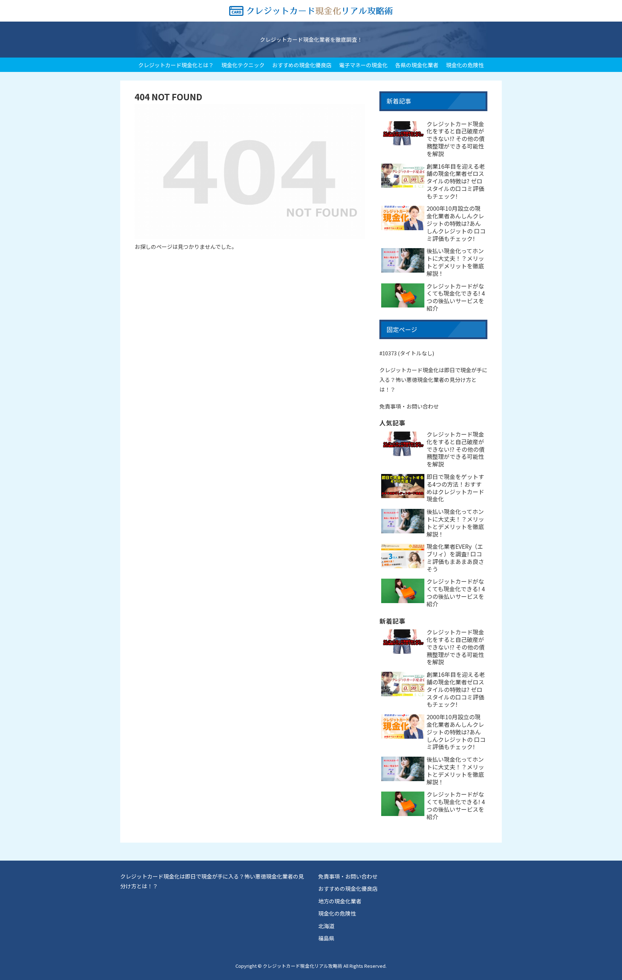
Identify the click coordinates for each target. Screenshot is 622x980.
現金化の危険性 (337, 913)
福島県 (326, 938)
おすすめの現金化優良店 (348, 888)
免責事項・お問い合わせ (409, 406)
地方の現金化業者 (339, 901)
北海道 (326, 926)
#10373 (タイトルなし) (406, 353)
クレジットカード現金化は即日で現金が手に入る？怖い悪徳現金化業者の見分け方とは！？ (433, 379)
